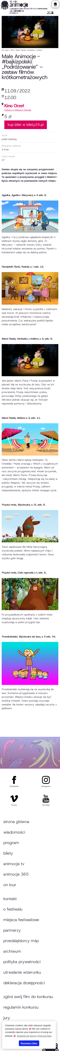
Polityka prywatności (22, 961)
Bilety (8, 853)
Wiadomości (14, 832)
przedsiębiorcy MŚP (21, 940)
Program (11, 842)
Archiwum (12, 951)
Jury (6, 1017)
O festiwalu (12, 909)
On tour (9, 884)
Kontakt (10, 898)
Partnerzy (12, 930)
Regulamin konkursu (20, 1007)
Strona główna (16, 821)
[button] (55, 4)
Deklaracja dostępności (24, 982)
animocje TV (13, 863)
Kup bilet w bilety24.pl (26, 124)
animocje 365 (16, 874)
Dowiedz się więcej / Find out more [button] (34, 1036)
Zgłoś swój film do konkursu (28, 996)
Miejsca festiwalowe (21, 919)
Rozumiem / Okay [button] (29, 1043)
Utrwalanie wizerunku (22, 972)
